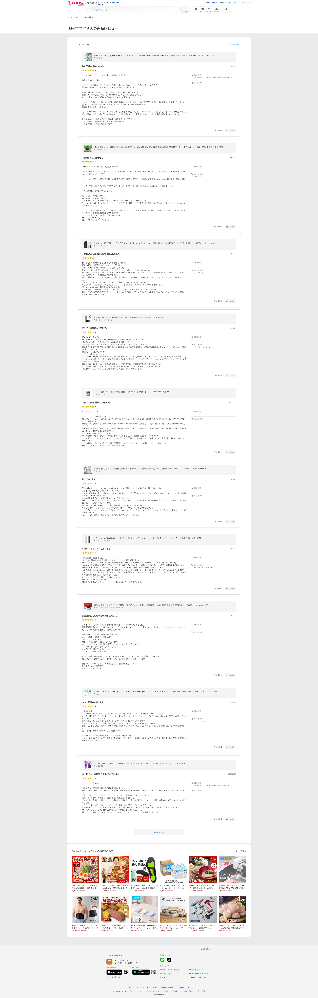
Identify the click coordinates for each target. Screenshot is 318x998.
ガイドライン (157, 991)
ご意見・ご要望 (200, 991)
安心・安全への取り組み (198, 974)
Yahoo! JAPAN (211, 2)
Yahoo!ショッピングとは (169, 970)
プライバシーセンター (136, 991)
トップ (69, 17)
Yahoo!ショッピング (137, 987)
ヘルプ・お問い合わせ (185, 991)
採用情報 (174, 991)
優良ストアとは (166, 974)
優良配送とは (194, 970)
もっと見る (240, 851)
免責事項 (166, 991)
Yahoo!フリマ (183, 987)
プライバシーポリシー (120, 991)
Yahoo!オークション (168, 987)
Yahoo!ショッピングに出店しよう (231, 2)
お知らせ (163, 977)
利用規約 (149, 991)
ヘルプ (248, 2)
